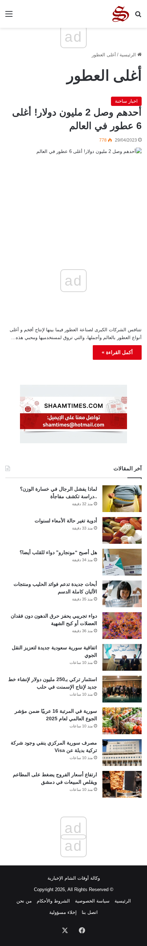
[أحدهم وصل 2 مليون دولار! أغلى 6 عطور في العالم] (73, 189)
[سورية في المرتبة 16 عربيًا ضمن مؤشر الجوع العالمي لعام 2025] (122, 720)
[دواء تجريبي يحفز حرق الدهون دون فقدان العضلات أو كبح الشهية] (122, 625)
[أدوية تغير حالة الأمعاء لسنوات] (122, 530)
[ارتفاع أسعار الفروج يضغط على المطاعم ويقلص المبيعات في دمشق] (122, 784)
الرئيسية (128, 54)
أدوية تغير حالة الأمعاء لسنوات (66, 520)
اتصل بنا (90, 912)
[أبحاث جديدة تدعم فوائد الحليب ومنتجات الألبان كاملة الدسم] (122, 594)
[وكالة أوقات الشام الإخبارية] (120, 14)
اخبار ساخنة (126, 101)
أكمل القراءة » (117, 352)
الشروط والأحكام (53, 901)
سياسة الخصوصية (92, 901)
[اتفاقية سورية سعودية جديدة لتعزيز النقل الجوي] (122, 657)
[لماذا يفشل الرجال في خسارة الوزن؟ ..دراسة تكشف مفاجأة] (122, 498)
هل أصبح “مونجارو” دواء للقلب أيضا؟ (58, 552)
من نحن (24, 901)
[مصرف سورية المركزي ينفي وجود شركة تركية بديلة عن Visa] (122, 752)
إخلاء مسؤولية (63, 912)
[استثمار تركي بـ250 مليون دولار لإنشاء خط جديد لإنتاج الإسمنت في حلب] (122, 689)
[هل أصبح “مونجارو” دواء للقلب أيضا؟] (122, 562)
